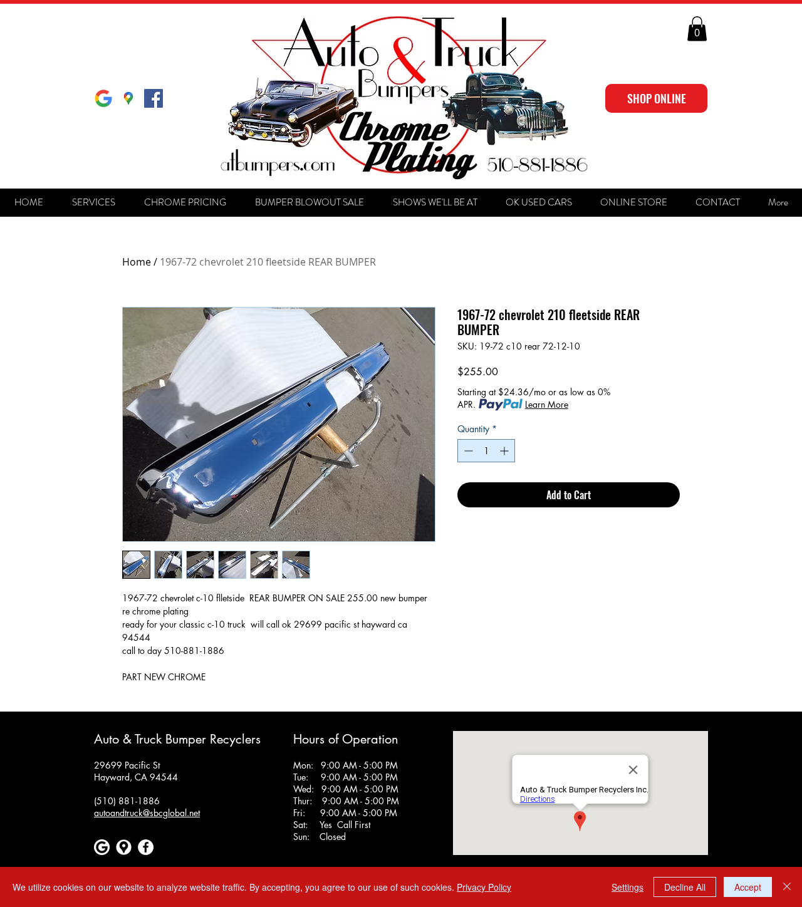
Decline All (685, 887)
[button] (697, 28)
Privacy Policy (484, 887)
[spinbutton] (486, 451)
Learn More (546, 404)
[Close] (786, 887)
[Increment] (505, 451)
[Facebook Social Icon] (153, 98)
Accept (747, 887)
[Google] (103, 98)
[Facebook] (146, 847)
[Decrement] (467, 451)
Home (136, 262)
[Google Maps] (128, 98)
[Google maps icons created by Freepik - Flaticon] (124, 847)
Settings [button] (627, 887)
